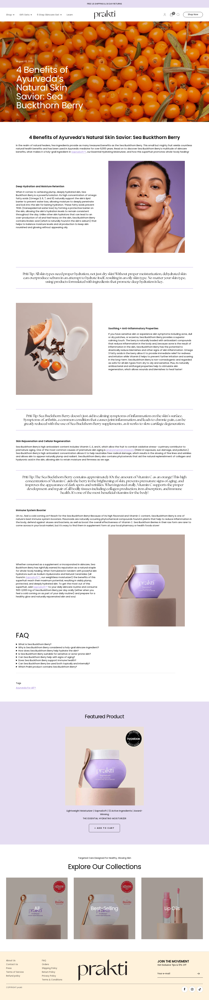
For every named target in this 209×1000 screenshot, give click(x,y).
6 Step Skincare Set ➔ (49, 14)
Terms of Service (15, 972)
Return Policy (48, 972)
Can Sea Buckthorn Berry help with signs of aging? (46, 657)
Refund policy (13, 976)
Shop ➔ (10, 14)
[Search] (178, 14)
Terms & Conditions (52, 979)
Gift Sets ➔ (25, 14)
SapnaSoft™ (78, 151)
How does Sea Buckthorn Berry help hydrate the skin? (48, 650)
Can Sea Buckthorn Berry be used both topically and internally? (54, 663)
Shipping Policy (49, 968)
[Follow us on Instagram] (192, 989)
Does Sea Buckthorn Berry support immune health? (47, 660)
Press (9, 968)
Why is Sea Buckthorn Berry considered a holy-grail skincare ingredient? (58, 647)
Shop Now (193, 14)
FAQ (44, 960)
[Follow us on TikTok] (200, 989)
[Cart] (171, 14)
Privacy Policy (49, 976)
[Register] (198, 974)
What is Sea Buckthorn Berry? (34, 644)
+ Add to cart (104, 828)
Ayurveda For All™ (26, 687)
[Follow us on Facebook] (184, 989)
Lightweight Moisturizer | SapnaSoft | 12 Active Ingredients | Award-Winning (104, 812)
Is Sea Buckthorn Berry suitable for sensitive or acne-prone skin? (54, 653)
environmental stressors (120, 450)
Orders (45, 964)
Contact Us (12, 964)
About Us (10, 960)
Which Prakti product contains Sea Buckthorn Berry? (47, 666)
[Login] (164, 14)
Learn (70, 14)
